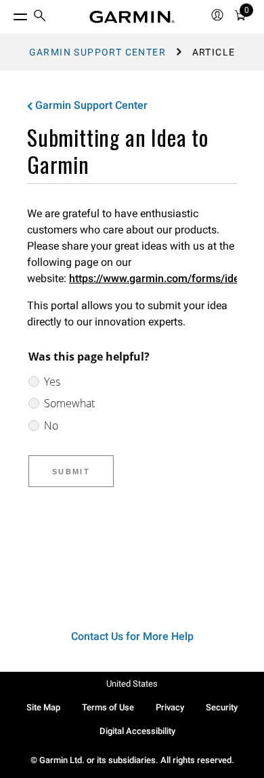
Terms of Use (108, 707)
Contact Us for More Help (132, 636)
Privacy (170, 707)
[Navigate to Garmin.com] (132, 17)
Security (222, 707)
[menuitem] (40, 17)
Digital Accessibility (137, 731)
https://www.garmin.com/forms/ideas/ (162, 278)
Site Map (43, 707)
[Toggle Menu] (8, 13)
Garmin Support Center (97, 52)
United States (132, 684)
